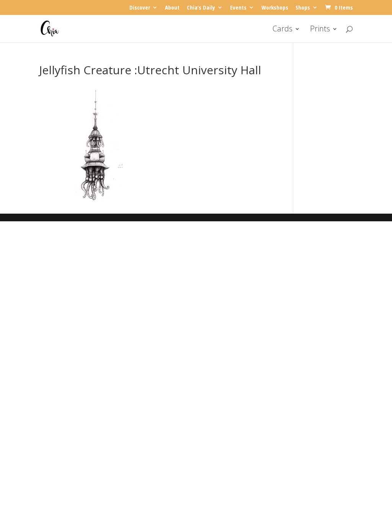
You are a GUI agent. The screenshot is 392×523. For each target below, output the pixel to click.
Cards (282, 30)
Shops (303, 8)
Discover (139, 8)
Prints (320, 30)
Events (238, 8)
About (172, 8)
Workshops (274, 8)
